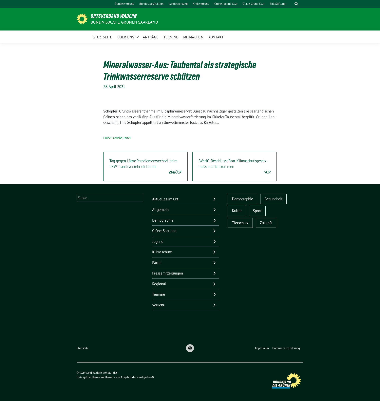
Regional (159, 283)
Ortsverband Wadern (114, 16)
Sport (257, 210)
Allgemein (160, 209)
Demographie (162, 220)
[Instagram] (190, 348)
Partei (127, 138)
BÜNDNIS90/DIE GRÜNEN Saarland (124, 22)
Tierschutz (240, 222)
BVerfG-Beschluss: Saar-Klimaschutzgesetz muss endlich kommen (235, 166)
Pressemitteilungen (167, 273)
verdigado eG (145, 377)
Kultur (237, 210)
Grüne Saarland (112, 138)
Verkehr (158, 305)
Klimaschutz (162, 252)
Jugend (157, 241)
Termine (158, 294)
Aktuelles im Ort (165, 199)
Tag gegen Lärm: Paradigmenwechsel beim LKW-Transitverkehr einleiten (145, 166)
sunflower (107, 377)
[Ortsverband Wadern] (82, 18)
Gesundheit (273, 198)
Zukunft (266, 222)
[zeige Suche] (296, 4)
